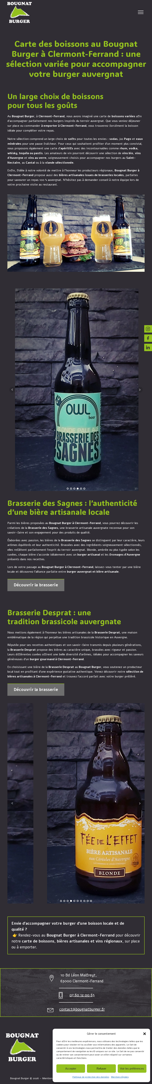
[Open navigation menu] (140, 12)
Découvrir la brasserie (36, 585)
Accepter (70, 1068)
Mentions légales (120, 1076)
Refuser (101, 1068)
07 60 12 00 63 (82, 995)
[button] (144, 1034)
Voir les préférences (132, 1068)
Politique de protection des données (90, 1076)
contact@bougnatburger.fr (82, 1009)
